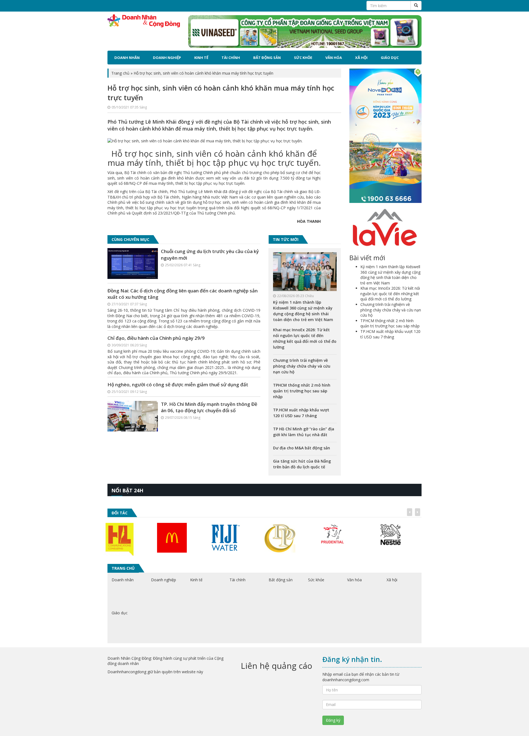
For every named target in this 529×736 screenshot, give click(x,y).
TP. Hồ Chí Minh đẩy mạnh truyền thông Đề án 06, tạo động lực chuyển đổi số (209, 407)
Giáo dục (390, 57)
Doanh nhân (127, 57)
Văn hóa (333, 57)
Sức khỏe (303, 57)
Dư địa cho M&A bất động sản (301, 447)
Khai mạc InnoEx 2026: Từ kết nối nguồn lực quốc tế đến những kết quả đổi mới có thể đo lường (390, 294)
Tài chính (231, 57)
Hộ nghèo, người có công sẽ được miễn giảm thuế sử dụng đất (177, 384)
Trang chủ (120, 73)
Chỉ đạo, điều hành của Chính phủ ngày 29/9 (156, 338)
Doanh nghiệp (167, 57)
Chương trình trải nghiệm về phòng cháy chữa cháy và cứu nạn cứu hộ (301, 366)
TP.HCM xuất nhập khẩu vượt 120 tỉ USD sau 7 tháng (390, 334)
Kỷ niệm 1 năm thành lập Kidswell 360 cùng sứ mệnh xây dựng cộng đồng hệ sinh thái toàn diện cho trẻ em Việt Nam (390, 275)
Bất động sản (267, 57)
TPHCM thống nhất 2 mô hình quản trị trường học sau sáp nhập (301, 390)
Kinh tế (201, 57)
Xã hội (361, 57)
